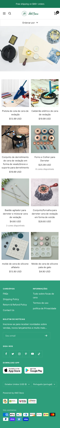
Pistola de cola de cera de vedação (15, 113)
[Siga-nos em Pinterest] (26, 354)
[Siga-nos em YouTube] (32, 354)
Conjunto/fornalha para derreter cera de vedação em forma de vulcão (45, 214)
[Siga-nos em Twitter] (12, 354)
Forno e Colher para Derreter (45, 159)
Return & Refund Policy (15, 304)
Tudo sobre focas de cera (43, 295)
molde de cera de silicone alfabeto (15, 265)
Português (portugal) (42, 384)
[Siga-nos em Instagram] (19, 354)
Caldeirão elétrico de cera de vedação (44, 113)
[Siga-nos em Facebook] (6, 354)
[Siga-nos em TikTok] (39, 354)
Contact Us (8, 310)
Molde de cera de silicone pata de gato (44, 265)
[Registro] (46, 336)
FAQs (5, 293)
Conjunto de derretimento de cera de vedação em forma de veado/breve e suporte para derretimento (15, 162)
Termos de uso (40, 302)
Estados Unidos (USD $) (16, 384)
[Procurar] (9, 13)
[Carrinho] (55, 13)
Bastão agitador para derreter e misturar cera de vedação (15, 214)
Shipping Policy (11, 299)
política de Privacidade (44, 308)
